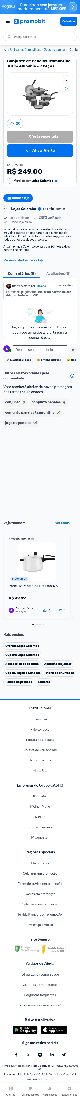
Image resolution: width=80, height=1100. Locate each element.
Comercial (40, 719)
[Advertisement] (40, 472)
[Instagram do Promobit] (40, 1055)
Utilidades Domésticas (25, 50)
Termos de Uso (40, 760)
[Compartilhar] (66, 88)
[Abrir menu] (8, 21)
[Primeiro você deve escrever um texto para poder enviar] (73, 349)
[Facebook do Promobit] (16, 1055)
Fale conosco (40, 729)
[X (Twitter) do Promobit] (28, 1055)
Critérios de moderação (40, 984)
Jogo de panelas (55, 50)
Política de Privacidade (40, 750)
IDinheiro (40, 796)
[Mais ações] (66, 79)
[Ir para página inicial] (6, 50)
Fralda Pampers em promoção (40, 914)
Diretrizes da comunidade (40, 974)
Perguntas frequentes (40, 995)
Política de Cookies (40, 739)
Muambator (40, 837)
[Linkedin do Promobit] (52, 1055)
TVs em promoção (40, 924)
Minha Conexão (40, 827)
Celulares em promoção (40, 873)
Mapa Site (40, 770)
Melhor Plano (40, 806)
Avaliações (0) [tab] (58, 274)
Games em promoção (40, 894)
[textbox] (40, 349)
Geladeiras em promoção (40, 904)
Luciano (41, 286)
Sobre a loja (20, 198)
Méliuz (40, 817)
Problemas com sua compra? (40, 1005)
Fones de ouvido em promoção (40, 883)
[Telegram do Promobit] (64, 1055)
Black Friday (40, 863)
